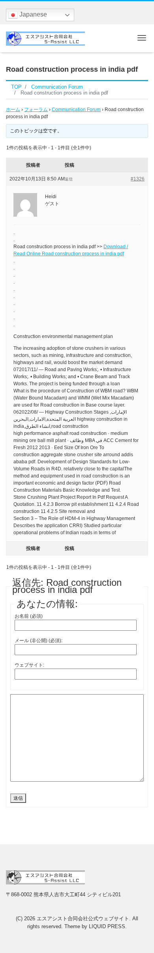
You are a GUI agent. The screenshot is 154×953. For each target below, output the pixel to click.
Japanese (32, 14)
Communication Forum (76, 109)
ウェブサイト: (29, 665)
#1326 (138, 179)
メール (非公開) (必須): (38, 640)
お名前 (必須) (29, 616)
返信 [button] (69, 179)
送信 (18, 798)
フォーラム (36, 109)
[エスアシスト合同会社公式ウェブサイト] (45, 37)
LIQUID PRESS (107, 926)
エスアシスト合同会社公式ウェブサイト (83, 918)
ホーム (13, 109)
